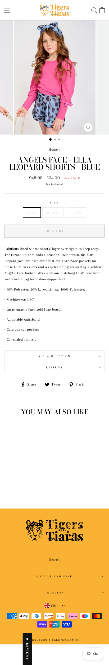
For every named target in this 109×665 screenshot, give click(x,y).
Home (53, 149)
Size (54, 202)
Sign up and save (54, 576)
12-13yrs (75, 212)
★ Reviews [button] (27, 649)
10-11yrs (53, 212)
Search (54, 559)
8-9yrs (32, 212)
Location (54, 592)
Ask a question (54, 356)
